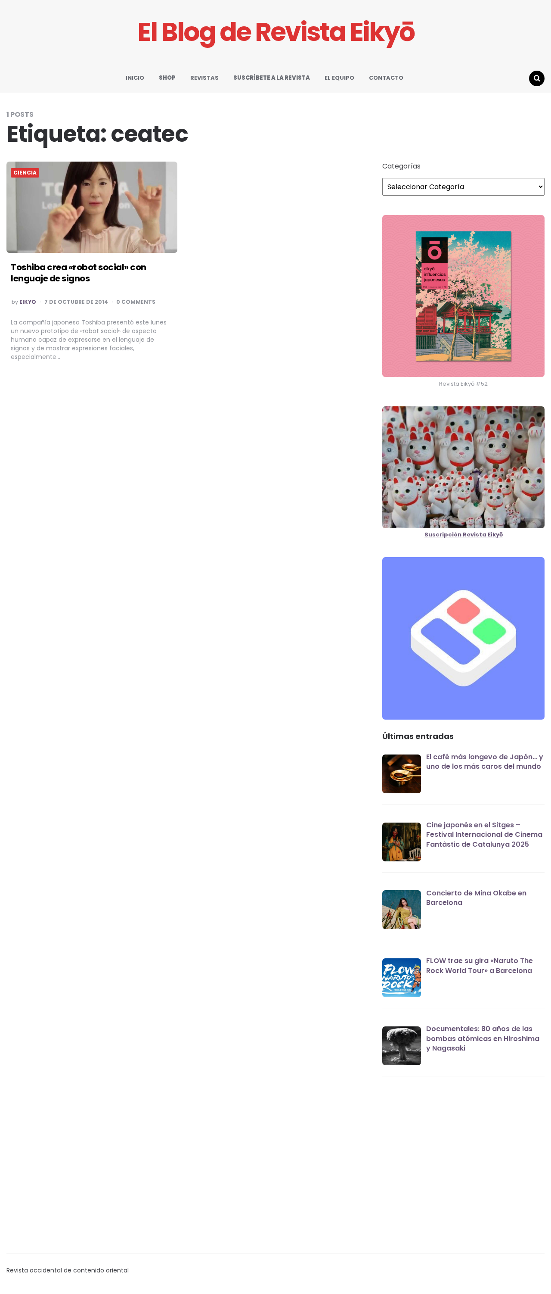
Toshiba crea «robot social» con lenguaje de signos (78, 272)
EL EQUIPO (339, 78)
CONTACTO (386, 78)
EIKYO (27, 302)
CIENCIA (25, 173)
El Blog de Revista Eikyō (275, 32)
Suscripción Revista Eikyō (463, 534)
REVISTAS (204, 78)
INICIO (135, 78)
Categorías (401, 166)
